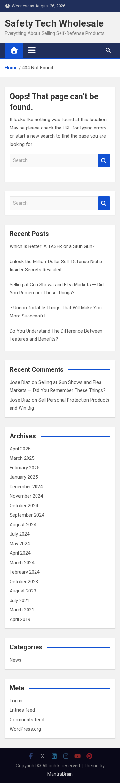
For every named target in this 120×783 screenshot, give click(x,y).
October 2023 (24, 581)
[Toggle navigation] (31, 50)
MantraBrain (60, 774)
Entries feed (22, 710)
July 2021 (19, 600)
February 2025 (24, 468)
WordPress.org (25, 729)
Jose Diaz (20, 382)
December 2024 (26, 487)
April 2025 (20, 449)
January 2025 (24, 477)
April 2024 (20, 553)
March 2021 (22, 610)
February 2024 (24, 572)
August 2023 (23, 591)
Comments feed (27, 720)
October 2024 (24, 506)
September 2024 (27, 515)
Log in (16, 701)
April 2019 (20, 619)
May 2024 (20, 544)
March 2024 (22, 562)
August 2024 (23, 525)
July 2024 (19, 534)
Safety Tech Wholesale (54, 23)
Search (104, 160)
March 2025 (22, 458)
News (15, 660)
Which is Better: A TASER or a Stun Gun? (52, 246)
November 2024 (26, 496)
